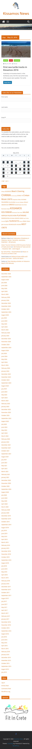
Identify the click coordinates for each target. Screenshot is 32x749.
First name (4, 97)
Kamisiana (4, 209)
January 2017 (5, 619)
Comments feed (6, 688)
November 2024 (6, 341)
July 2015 (4, 672)
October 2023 (5, 380)
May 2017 (4, 607)
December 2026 (6, 274)
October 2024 (5, 344)
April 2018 (4, 575)
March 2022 (4, 436)
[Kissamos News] (3, 22)
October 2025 (5, 309)
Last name (4, 107)
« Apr (3, 181)
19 (16, 169)
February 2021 (5, 474)
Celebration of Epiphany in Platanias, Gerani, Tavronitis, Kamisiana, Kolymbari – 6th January (15, 240)
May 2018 (4, 572)
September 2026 (6, 276)
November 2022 (6, 412)
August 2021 (5, 457)
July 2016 (4, 637)
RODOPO (17, 218)
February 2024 (5, 368)
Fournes (17, 202)
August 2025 (5, 315)
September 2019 (6, 524)
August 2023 (5, 386)
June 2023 (4, 392)
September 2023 (6, 383)
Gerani (26, 202)
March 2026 (4, 294)
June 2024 (4, 356)
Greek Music (18, 205)
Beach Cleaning (18, 191)
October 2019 (5, 522)
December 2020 (6, 480)
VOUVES (19, 224)
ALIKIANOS (8, 191)
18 (12, 169)
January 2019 (5, 548)
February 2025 (5, 333)
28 (24, 173)
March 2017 (4, 613)
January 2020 (5, 513)
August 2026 (5, 279)
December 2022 (6, 409)
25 (12, 173)
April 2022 (4, 433)
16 (3, 169)
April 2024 (4, 362)
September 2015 (6, 666)
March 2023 (4, 400)
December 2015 (6, 657)
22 (28, 169)
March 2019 (4, 542)
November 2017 (6, 589)
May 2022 (4, 430)
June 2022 (4, 427)
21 (24, 169)
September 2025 (6, 312)
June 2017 (4, 604)
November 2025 (6, 306)
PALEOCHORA (12, 216)
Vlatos (24, 221)
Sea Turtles (26, 218)
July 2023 (4, 389)
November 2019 (6, 519)
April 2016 (4, 645)
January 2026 (5, 300)
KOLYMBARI (6, 212)
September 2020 (6, 489)
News (11, 60)
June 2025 (4, 321)
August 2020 (5, 492)
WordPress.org (5, 691)
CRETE (9, 199)
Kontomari (14, 212)
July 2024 (4, 353)
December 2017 (6, 586)
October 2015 (5, 663)
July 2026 (4, 282)
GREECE (12, 205)
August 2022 (5, 421)
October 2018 (5, 557)
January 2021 (5, 477)
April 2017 (4, 610)
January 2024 (5, 371)
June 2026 (4, 285)
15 (28, 166)
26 (16, 173)
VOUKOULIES (12, 224)
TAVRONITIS (14, 221)
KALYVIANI (24, 204)
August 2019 (5, 527)
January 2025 (5, 336)
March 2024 (4, 365)
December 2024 (6, 338)
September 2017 (6, 595)
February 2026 (5, 297)
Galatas (22, 202)
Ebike (19, 199)
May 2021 (4, 465)
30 (3, 176)
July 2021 (4, 460)
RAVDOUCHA (5, 218)
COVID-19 (20, 195)
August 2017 (5, 598)
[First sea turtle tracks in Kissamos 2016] (16, 49)
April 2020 (4, 504)
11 (12, 166)
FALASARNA (4, 202)
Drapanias (15, 199)
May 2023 (4, 395)
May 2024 (4, 359)
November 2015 (6, 660)
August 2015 (5, 669)
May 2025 (4, 324)
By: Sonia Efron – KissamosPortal (11, 252)
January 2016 (5, 654)
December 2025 (6, 303)
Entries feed (5, 685)
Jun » (7, 181)
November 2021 (6, 448)
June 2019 (4, 533)
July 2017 (4, 601)
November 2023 (6, 377)
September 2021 (6, 454)
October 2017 (5, 592)
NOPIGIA (4, 216)
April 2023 (4, 398)
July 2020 (4, 495)
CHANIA (6, 195)
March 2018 (4, 578)
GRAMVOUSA (4, 205)
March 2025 (4, 330)
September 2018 (6, 560)
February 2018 (5, 581)
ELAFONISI (23, 199)
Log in (3, 683)
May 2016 (4, 643)
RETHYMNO (12, 218)
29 (28, 173)
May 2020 (4, 501)
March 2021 (4, 471)
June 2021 (4, 462)
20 (20, 169)
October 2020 (5, 486)
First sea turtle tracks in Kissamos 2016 (15, 68)
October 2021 (5, 451)
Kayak (8, 208)
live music (20, 212)
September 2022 (6, 418)
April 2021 (4, 468)
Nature (5, 60)
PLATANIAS (21, 215)
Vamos (20, 221)
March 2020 (4, 507)
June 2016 (4, 640)
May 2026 (4, 288)
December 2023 (6, 374)
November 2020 (6, 483)
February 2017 (5, 616)
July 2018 (4, 566)
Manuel (15, 63)
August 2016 (5, 634)
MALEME (26, 212)
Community (14, 195)
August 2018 (5, 563)
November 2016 (6, 625)
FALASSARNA (12, 202)
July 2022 (4, 424)
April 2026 (4, 291)
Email (3, 117)
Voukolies (6, 224)
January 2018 (5, 583)
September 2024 (6, 347)
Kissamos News (16, 13)
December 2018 (6, 551)
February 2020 (5, 510)
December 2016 (6, 622)
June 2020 (4, 498)
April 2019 (4, 539)
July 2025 (4, 318)
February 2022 (5, 439)
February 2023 (5, 403)
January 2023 (5, 406)
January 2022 (5, 442)
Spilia (7, 221)
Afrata (3, 191)
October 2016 (5, 628)
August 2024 (5, 350)
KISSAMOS (16, 208)
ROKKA (21, 218)
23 (3, 173)
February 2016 (5, 651)
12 (16, 166)
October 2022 (5, 415)
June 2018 (4, 569)
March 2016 (4, 648)
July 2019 (4, 530)
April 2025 (4, 327)
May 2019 (4, 536)
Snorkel (3, 221)
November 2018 (6, 554)
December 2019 (6, 516)
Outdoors (16, 60)
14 (24, 166)
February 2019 (5, 545)
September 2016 (6, 631)
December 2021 (6, 445)
